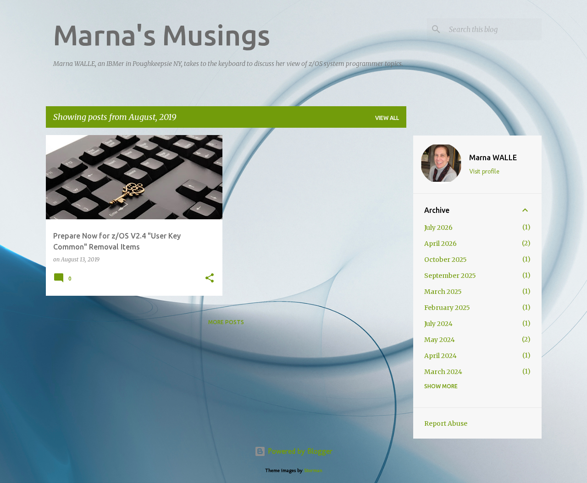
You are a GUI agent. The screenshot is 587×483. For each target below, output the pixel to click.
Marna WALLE (493, 157)
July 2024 (438, 324)
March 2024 (443, 372)
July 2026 (438, 227)
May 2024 (439, 340)
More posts (226, 322)
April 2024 (440, 356)
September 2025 (450, 275)
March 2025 (443, 292)
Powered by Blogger (299, 451)
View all (387, 118)
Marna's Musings (161, 35)
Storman (313, 470)
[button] (209, 278)
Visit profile (484, 171)
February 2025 (447, 308)
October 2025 (445, 259)
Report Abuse (445, 423)
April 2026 (440, 243)
